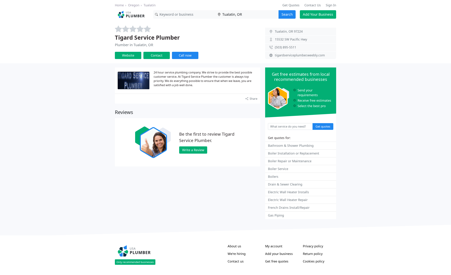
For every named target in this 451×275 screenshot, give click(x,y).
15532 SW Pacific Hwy (291, 39)
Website (128, 55)
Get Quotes (290, 5)
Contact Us (312, 5)
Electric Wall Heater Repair (288, 200)
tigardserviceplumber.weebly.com (300, 55)
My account (273, 246)
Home (119, 5)
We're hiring (237, 254)
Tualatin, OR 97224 (289, 31)
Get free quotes (276, 261)
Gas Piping (276, 215)
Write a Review (193, 150)
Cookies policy (313, 261)
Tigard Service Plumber (147, 37)
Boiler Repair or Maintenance (289, 161)
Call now (185, 55)
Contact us (236, 261)
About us (234, 246)
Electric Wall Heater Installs (288, 192)
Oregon (133, 5)
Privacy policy (313, 246)
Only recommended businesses (135, 262)
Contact (156, 55)
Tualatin (150, 5)
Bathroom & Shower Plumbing (291, 145)
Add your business (279, 254)
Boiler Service (278, 169)
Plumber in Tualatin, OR (134, 44)
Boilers (273, 176)
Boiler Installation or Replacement (293, 153)
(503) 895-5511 (285, 47)
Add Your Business (318, 14)
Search (287, 14)
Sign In (331, 5)
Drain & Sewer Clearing (285, 184)
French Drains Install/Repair (289, 207)
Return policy (313, 254)
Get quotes (323, 126)
